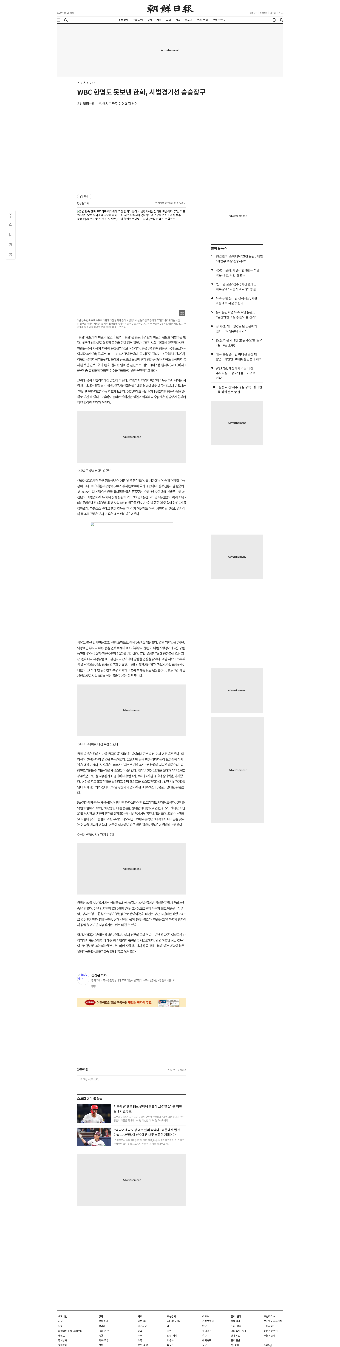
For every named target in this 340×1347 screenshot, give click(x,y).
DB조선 (268, 1345)
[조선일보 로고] (170, 8)
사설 (60, 1321)
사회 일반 (142, 1321)
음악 (244, 1330)
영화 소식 (235, 1330)
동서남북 (62, 1340)
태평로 (61, 1335)
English (263, 12)
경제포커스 (63, 1345)
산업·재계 (172, 1335)
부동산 (170, 1345)
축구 (204, 1335)
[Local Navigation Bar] (59, 20)
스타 (233, 1326)
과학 (169, 1330)
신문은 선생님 (271, 1330)
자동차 (170, 1340)
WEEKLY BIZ (173, 1321)
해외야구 (206, 1330)
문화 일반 (235, 1340)
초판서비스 (269, 1326)
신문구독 (253, 12)
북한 (101, 1335)
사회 (140, 1316)
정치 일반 (103, 1321)
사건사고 (142, 1326)
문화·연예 (236, 1316)
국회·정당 (104, 1330)
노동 (140, 1340)
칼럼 (60, 1326)
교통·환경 (143, 1345)
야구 (92, 83)
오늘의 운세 (269, 1335)
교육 (140, 1335)
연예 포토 (235, 1335)
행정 (101, 1345)
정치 (101, 1316)
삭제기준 (181, 1070)
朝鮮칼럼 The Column (70, 1330)
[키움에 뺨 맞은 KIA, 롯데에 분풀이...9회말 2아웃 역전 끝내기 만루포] (94, 1113)
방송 (239, 1326)
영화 (236, 1345)
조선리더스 (269, 1316)
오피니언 (62, 1316)
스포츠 (81, 83)
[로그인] (281, 20)
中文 (281, 12)
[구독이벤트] (131, 1002)
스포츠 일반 (208, 1321)
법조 (140, 1330)
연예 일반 (235, 1321)
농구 (204, 1345)
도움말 (171, 1070)
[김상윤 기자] (83, 979)
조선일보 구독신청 (273, 1321)
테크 (169, 1326)
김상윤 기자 (83, 203)
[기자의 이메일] (93, 987)
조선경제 (171, 1316)
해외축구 (206, 1340)
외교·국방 (104, 1340)
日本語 (273, 12)
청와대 (102, 1326)
